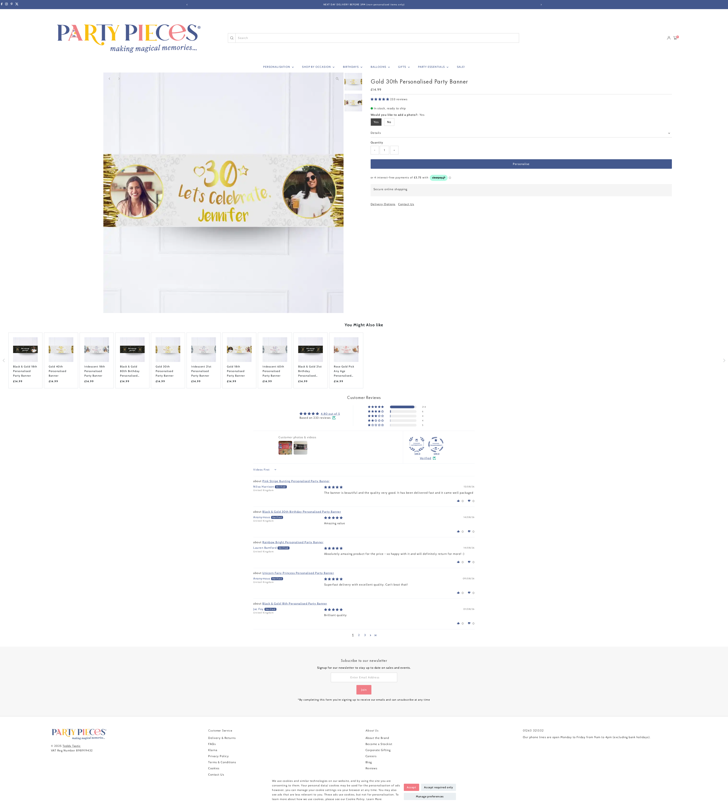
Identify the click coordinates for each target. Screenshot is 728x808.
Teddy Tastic (72, 746)
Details (376, 133)
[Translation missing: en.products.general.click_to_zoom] (337, 78)
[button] (380, 99)
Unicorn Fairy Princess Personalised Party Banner (298, 573)
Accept (411, 787)
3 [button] (365, 635)
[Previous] (187, 4)
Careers (371, 756)
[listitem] (25, 360)
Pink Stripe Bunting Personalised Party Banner (296, 481)
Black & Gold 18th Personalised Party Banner (294, 603)
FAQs (212, 744)
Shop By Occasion (317, 67)
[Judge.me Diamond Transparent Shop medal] (435, 444)
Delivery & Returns (222, 738)
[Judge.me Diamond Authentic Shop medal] (416, 444)
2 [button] (359, 635)
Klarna (212, 750)
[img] (333, 487)
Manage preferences (430, 796)
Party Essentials (432, 67)
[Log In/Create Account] (669, 38)
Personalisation (277, 67)
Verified (425, 458)
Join (364, 689)
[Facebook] (1, 4)
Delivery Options (383, 204)
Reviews (371, 768)
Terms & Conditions (222, 762)
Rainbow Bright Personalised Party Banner (292, 542)
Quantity (377, 142)
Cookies (214, 768)
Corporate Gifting (378, 750)
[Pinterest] (12, 4)
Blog (369, 762)
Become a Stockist (379, 744)
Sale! (461, 67)
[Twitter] (16, 4)
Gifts (402, 67)
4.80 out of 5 (330, 413)
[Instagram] (6, 4)
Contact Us (406, 204)
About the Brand (377, 738)
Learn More (374, 799)
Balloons (379, 67)
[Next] (541, 4)
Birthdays (351, 67)
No (389, 122)
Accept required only (438, 787)
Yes (376, 122)
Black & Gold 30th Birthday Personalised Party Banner (301, 511)
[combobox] (377, 38)
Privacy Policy (218, 756)
